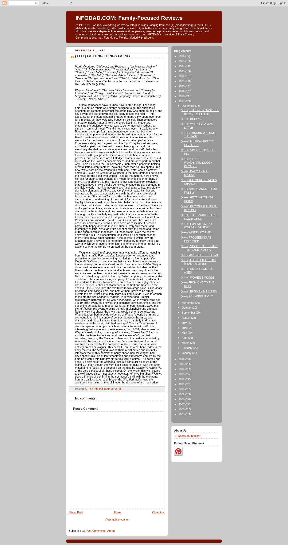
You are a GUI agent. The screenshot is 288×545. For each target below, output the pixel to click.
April (185, 337)
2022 (182, 76)
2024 (182, 66)
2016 (182, 359)
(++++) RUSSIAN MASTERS (199, 291)
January (187, 353)
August (186, 317)
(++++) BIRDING (191, 118)
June (185, 327)
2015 (182, 364)
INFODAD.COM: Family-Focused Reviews (129, 18)
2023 (182, 71)
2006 (182, 409)
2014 (182, 369)
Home (117, 512)
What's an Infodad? (189, 435)
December (188, 105)
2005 (182, 414)
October (187, 307)
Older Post (158, 512)
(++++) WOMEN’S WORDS (198, 277)
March (186, 342)
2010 (182, 389)
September (189, 312)
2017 (182, 101)
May (185, 332)
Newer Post (76, 512)
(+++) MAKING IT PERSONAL (200, 255)
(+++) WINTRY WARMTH (196, 232)
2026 (182, 56)
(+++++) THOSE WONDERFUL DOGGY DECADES (196, 163)
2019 (182, 91)
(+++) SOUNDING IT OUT (197, 296)
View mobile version (117, 519)
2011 (182, 384)
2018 (182, 96)
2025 (182, 61)
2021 (182, 81)
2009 (182, 394)
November (188, 302)
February (187, 348)
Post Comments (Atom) (100, 530)
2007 (182, 404)
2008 (182, 399)
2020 (182, 86)
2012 (182, 379)
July (185, 322)
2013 (182, 374)
